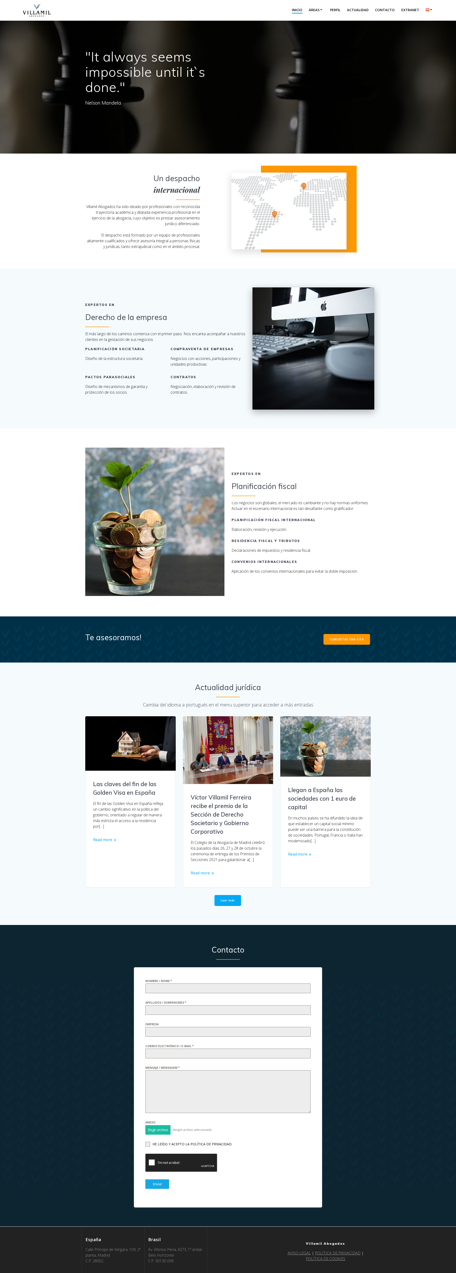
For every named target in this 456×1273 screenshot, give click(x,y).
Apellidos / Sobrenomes (165, 1003)
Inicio (297, 10)
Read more (102, 839)
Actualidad (358, 10)
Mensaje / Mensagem (162, 1068)
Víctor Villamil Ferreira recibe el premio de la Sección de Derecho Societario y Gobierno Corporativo (221, 814)
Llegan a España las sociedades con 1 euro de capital (322, 798)
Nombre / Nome (158, 981)
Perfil (335, 10)
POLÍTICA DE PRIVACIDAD (338, 1253)
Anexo (150, 1122)
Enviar (157, 1184)
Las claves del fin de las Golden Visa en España (125, 788)
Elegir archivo (158, 1129)
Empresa (152, 1024)
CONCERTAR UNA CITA (347, 639)
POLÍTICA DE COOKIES (325, 1258)
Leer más (228, 900)
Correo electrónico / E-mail (169, 1046)
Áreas (314, 10)
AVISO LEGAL (299, 1253)
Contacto (385, 10)
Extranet (410, 10)
